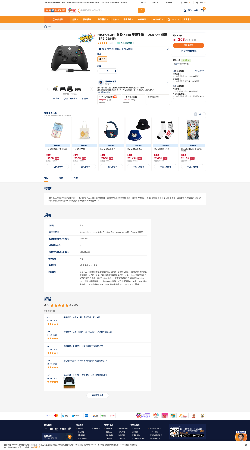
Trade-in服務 (154, 432)
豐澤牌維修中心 (155, 439)
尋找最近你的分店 (50, 438)
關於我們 (81, 428)
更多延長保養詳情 (103, 92)
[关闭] (246, 445)
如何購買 (109, 428)
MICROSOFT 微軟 (110, 35)
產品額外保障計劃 (138, 439)
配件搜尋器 (109, 435)
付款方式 (109, 432)
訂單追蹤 (169, 3)
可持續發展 (81, 435)
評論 (75, 178)
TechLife (175, 19)
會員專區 (142, 19)
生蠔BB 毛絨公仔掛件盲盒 (56, 149)
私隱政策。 (37, 447)
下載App (143, 3)
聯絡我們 (121, 435)
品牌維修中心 (123, 428)
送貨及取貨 (136, 428)
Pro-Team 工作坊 (155, 428)
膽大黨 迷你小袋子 (107, 149)
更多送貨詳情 (199, 71)
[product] (57, 130)
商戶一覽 (157, 19)
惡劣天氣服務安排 (156, 435)
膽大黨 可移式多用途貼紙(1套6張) (192, 150)
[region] (125, 445)
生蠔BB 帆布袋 (79, 149)
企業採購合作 (96, 428)
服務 (115, 19)
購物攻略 (127, 19)
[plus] (115, 71)
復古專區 (187, 19)
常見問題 (121, 432)
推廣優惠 (87, 19)
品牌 (74, 19)
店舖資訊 (121, 439)
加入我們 (81, 432)
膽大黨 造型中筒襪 (161, 149)
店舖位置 (155, 3)
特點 (46, 178)
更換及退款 (136, 435)
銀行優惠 (102, 19)
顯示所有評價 (97, 395)
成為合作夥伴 (82, 439)
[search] (141, 10)
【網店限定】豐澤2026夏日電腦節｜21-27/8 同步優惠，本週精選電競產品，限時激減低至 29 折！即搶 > (80, 3)
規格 (61, 178)
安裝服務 (135, 432)
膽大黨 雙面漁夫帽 (134, 149)
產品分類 (59, 19)
